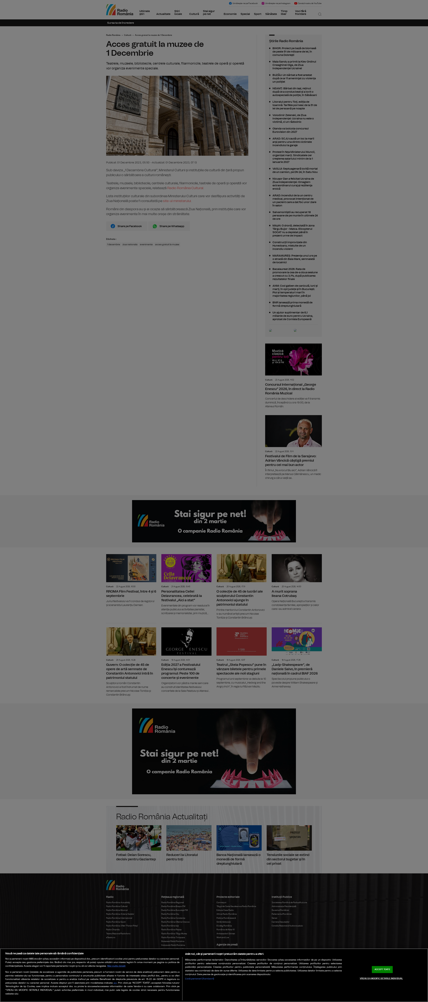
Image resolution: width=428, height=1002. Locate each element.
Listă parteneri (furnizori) (199, 978)
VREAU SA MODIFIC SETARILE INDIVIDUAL (381, 978)
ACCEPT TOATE (382, 969)
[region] (214, 975)
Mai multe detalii (116, 966)
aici (115, 983)
